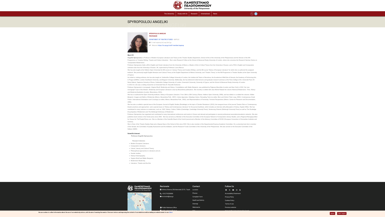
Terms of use (229, 204)
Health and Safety (198, 200)
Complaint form (197, 197)
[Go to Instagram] (237, 189)
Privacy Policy (229, 197)
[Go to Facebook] (226, 189)
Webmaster (196, 207)
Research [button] (194, 14)
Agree (332, 213)
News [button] (215, 14)
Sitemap (195, 204)
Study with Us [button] (182, 14)
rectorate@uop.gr (167, 196)
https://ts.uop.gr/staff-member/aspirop (171, 45)
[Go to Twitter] (229, 189)
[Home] (192, 6)
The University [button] (169, 14)
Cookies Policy (229, 200)
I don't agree (342, 213)
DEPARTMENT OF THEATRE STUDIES (161, 39)
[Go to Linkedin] (240, 189)
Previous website (230, 207)
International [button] (205, 14)
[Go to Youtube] (233, 189)
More (170, 212)
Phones (194, 193)
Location (195, 189)
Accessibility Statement (233, 193)
